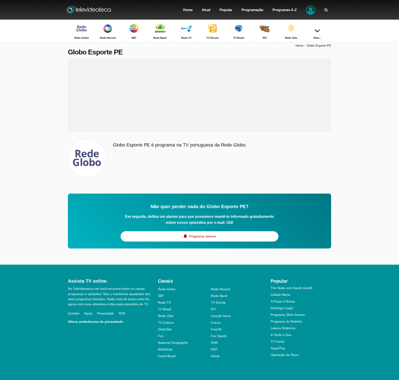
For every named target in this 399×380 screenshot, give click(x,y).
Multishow (165, 349)
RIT (213, 309)
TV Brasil (164, 309)
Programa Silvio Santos (288, 315)
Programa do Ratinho (286, 321)
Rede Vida (165, 316)
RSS (122, 313)
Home (299, 45)
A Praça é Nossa (283, 301)
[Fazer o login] (310, 10)
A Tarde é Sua (281, 335)
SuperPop (278, 348)
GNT (214, 349)
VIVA (214, 342)
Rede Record (220, 289)
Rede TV (164, 302)
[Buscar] (326, 10)
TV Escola (218, 302)
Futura (216, 322)
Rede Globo (166, 289)
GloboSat (165, 329)
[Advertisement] (199, 95)
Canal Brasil (166, 356)
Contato (73, 313)
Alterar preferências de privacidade (95, 321)
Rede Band (219, 296)
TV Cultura (166, 322)
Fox (160, 336)
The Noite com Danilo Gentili (291, 288)
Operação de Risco (285, 355)
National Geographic (173, 342)
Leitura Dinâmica (283, 328)
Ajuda (88, 313)
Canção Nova (221, 316)
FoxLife (216, 329)
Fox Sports (219, 336)
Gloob (215, 356)
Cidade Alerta (280, 294)
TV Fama (277, 341)
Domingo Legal (282, 308)
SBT (161, 296)
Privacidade (105, 313)
